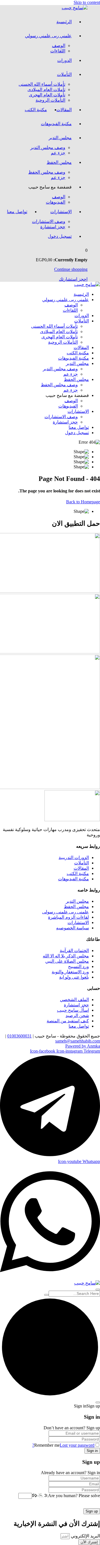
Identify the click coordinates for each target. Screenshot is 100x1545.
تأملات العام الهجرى (47, 94)
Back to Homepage (83, 501)
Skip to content (87, 2)
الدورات (64, 60)
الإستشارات (61, 211)
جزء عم (58, 152)
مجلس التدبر (60, 137)
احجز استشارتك (73, 279)
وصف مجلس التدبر (47, 147)
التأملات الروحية (50, 100)
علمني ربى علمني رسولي (48, 35)
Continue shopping (71, 269)
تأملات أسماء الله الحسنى (42, 84)
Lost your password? (63, 1445)
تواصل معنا (17, 211)
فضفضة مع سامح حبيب (50, 187)
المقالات (64, 109)
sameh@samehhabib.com (77, 1041)
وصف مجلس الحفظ (46, 172)
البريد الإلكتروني (85, 1536)
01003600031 (19, 1036)
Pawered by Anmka (82, 1046)
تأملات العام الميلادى (46, 89)
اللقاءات (57, 50)
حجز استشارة (52, 226)
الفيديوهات (55, 202)
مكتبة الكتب (36, 109)
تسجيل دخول (60, 236)
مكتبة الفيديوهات (56, 123)
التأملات (64, 74)
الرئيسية (64, 21)
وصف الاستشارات (48, 221)
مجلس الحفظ (59, 162)
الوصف (58, 45)
